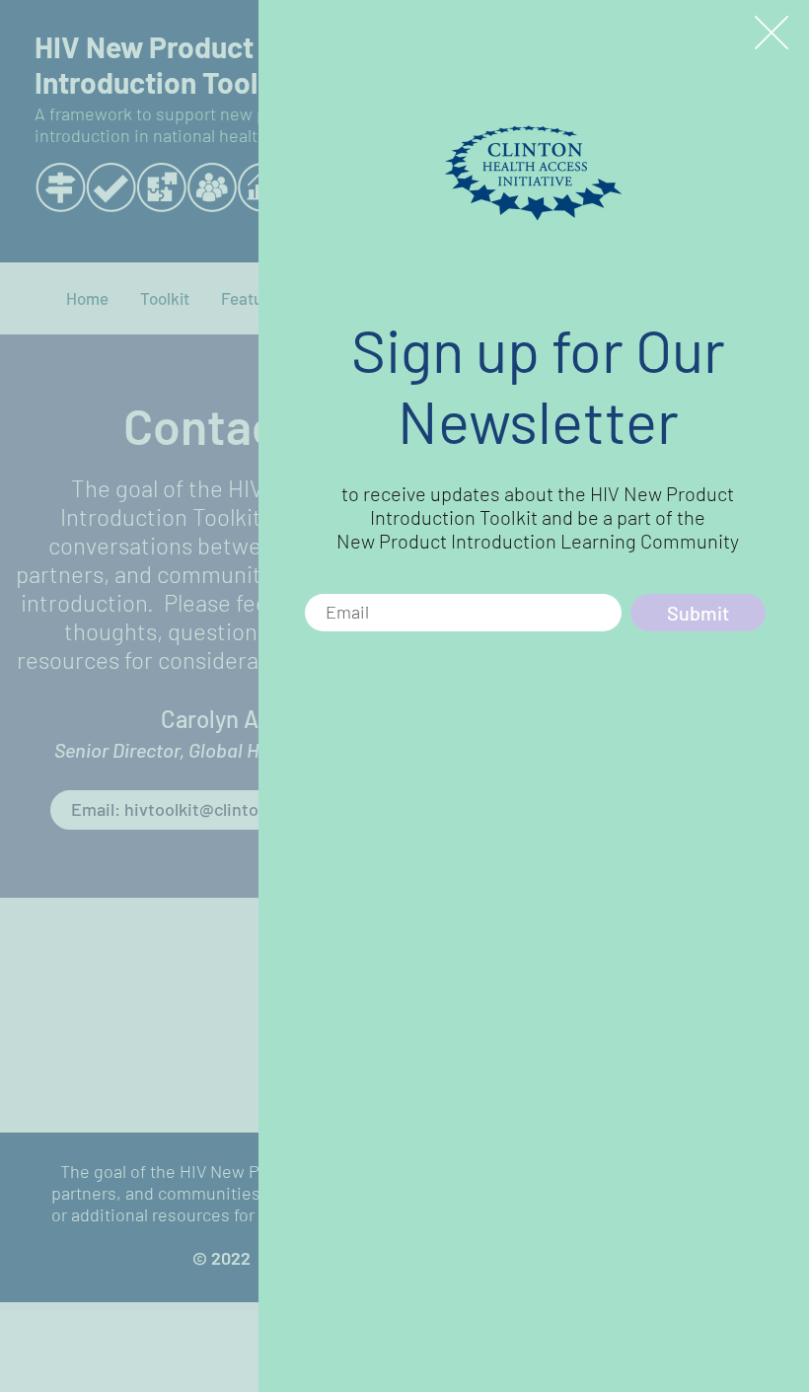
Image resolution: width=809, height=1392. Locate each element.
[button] (771, 32)
